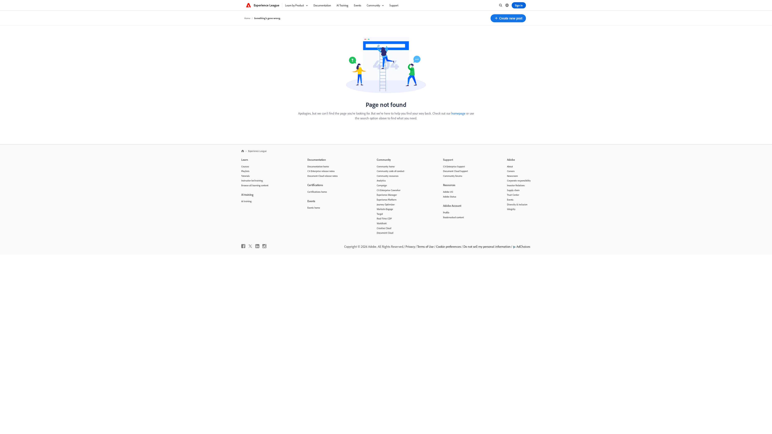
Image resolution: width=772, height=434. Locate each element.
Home (247, 18)
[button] (508, 18)
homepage (458, 113)
